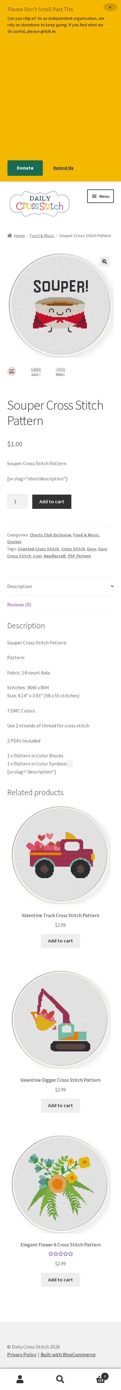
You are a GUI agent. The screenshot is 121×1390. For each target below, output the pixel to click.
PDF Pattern (79, 556)
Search (60, 1379)
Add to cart (51, 501)
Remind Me (63, 168)
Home (19, 235)
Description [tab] (19, 586)
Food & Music (42, 235)
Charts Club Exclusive (50, 535)
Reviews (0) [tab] (19, 604)
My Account (20, 1379)
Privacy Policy (21, 1354)
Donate (25, 168)
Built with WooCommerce (68, 1354)
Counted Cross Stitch (38, 549)
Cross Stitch (73, 549)
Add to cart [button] (60, 940)
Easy (91, 549)
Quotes (14, 541)
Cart (93, 1374)
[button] (105, 261)
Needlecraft (55, 556)
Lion (37, 556)
